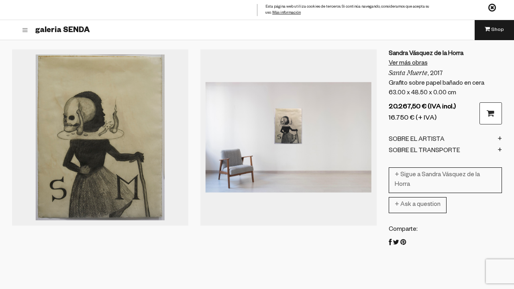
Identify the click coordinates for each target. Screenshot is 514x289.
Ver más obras (408, 63)
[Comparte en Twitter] (396, 243)
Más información (286, 13)
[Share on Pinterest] (403, 243)
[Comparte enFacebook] (390, 243)
